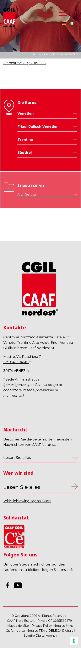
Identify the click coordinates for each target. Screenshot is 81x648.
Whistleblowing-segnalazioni (27, 501)
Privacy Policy (42, 626)
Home (37, 54)
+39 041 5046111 (16, 362)
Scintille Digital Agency (40, 635)
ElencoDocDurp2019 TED (24, 63)
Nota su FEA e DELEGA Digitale (50, 630)
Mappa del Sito (18, 626)
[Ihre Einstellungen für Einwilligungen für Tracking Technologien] (74, 641)
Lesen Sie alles (21, 487)
